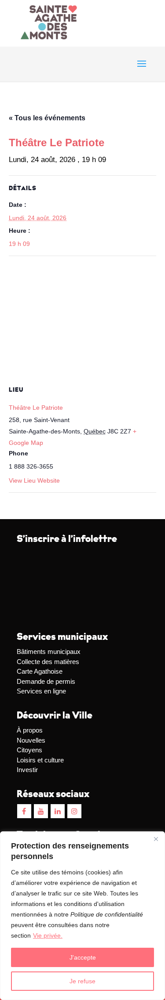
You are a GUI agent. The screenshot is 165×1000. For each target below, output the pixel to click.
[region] (82, 915)
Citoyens (29, 750)
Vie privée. (47, 935)
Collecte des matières (48, 661)
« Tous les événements (47, 118)
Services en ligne (41, 691)
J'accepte (83, 957)
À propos (30, 730)
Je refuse (82, 981)
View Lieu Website (34, 480)
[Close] (155, 839)
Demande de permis (46, 681)
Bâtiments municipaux (49, 651)
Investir (27, 769)
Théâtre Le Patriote (36, 407)
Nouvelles (31, 740)
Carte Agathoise (39, 671)
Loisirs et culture (40, 760)
